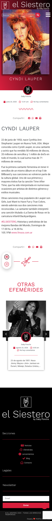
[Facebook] (6, 257)
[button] (29, 118)
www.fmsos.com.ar (21, 232)
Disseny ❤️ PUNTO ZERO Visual (39, 519)
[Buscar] (37, 15)
